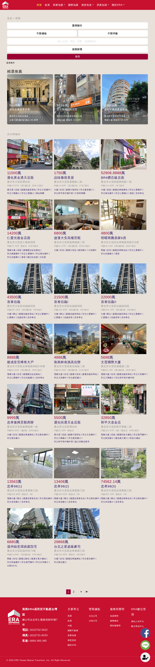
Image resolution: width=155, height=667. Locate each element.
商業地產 (58, 5)
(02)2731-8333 (39, 635)
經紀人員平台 (137, 621)
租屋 (47, 5)
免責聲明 (114, 616)
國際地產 (73, 5)
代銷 (70, 625)
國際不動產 (73, 630)
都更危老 (86, 5)
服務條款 (114, 621)
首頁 (9, 18)
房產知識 (102, 5)
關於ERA (117, 5)
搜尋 (77, 56)
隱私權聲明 (115, 625)
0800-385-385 (38, 641)
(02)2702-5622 (39, 630)
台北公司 (93, 616)
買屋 (39, 5)
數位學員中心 (137, 626)
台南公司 (93, 621)
